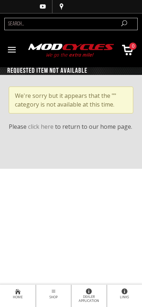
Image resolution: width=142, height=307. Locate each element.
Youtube (43, 6)
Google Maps (61, 6)
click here (41, 127)
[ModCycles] (71, 50)
